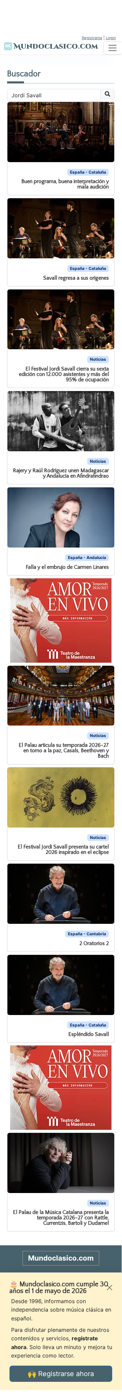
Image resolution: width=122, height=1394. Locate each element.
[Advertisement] (61, 17)
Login (111, 37)
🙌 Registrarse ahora (61, 1374)
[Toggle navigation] (112, 48)
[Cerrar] (109, 1288)
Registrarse (92, 37)
